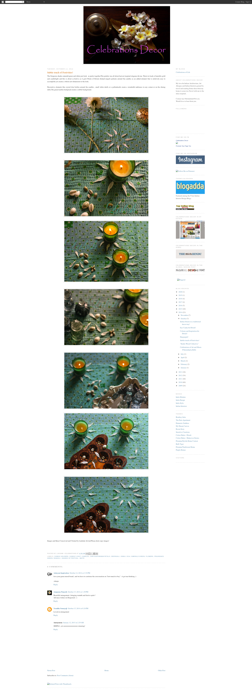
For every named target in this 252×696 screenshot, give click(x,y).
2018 (181, 298)
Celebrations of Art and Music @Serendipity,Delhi (190, 348)
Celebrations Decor (182, 140)
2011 (181, 379)
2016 (181, 305)
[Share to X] (92, 553)
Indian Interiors (181, 406)
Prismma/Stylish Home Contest (187, 441)
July (182, 354)
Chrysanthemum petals (100, 556)
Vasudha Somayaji (60, 608)
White (82, 558)
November (184, 315)
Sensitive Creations (183, 432)
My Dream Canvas (182, 426)
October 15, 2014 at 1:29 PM (78, 592)
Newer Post (51, 670)
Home (106, 670)
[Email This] (87, 553)
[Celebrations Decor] (177, 143)
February (184, 364)
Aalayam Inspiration (61, 573)
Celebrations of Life (183, 72)
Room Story (180, 429)
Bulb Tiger (180, 444)
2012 (181, 375)
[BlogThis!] (89, 553)
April (183, 357)
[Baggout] (181, 280)
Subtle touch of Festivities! (189, 340)
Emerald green (138, 556)
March (183, 361)
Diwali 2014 (125, 556)
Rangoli (57, 558)
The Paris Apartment (183, 420)
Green (50, 558)
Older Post (161, 670)
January (184, 367)
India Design (180, 400)
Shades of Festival (70, 558)
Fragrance (159, 556)
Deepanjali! (184, 337)
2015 (181, 309)
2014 (181, 312)
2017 (181, 302)
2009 (181, 385)
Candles (85, 556)
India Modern (181, 397)
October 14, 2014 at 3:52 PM (80, 573)
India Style (180, 403)
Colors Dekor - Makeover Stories (187, 438)
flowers (149, 556)
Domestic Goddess (182, 423)
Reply (56, 584)
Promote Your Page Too (183, 146)
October (184, 318)
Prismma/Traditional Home (185, 447)
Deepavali (115, 556)
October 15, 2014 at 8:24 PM (78, 608)
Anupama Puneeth (60, 592)
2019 (181, 295)
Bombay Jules (181, 417)
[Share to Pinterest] (97, 553)
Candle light (75, 556)
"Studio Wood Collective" (189, 344)
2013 (181, 372)
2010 (181, 382)
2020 (181, 292)
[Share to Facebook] (94, 553)
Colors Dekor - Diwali (183, 435)
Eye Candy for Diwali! (188, 327)
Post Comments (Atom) (65, 675)
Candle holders (61, 556)
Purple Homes (181, 450)
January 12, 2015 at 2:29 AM (73, 622)
